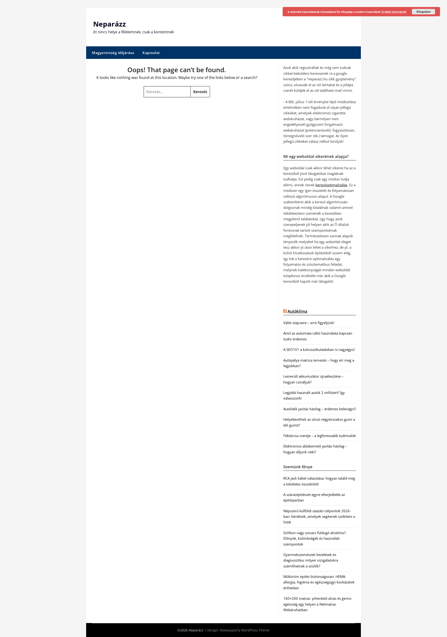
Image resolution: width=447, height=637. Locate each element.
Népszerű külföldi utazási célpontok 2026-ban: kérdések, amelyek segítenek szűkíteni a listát (319, 516)
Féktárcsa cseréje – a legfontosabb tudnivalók (319, 435)
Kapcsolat (151, 52)
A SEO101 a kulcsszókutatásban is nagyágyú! (319, 349)
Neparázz (109, 24)
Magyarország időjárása (113, 52)
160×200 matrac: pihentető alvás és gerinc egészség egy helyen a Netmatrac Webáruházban (317, 604)
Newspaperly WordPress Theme (245, 630)
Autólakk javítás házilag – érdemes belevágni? (319, 409)
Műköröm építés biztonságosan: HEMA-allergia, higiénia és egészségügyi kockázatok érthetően (319, 582)
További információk (393, 12)
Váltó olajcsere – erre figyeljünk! (308, 322)
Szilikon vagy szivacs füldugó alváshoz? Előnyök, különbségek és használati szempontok (314, 538)
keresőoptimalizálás (331, 185)
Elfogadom (424, 12)
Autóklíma (297, 311)
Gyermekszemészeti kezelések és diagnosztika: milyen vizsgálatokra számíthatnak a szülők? (310, 560)
